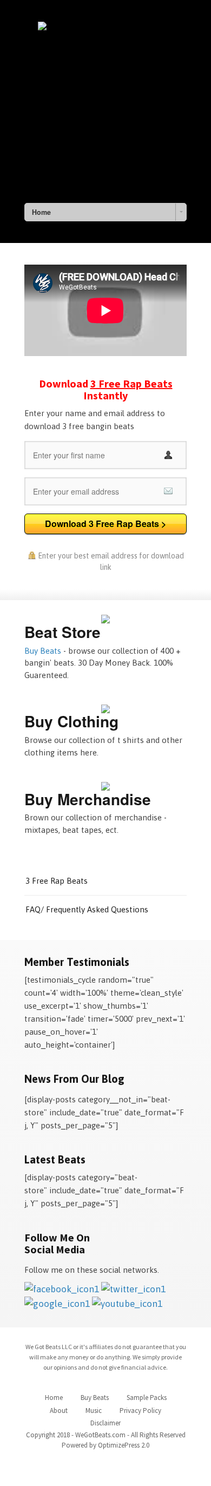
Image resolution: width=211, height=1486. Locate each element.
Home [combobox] (41, 212)
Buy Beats (42, 650)
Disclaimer (105, 1423)
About (59, 1410)
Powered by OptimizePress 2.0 (105, 1445)
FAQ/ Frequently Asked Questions (86, 909)
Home (54, 1397)
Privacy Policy (140, 1410)
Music (93, 1410)
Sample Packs (147, 1397)
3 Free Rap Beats (56, 880)
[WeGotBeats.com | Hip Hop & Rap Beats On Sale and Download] (105, 105)
